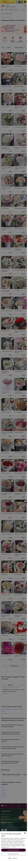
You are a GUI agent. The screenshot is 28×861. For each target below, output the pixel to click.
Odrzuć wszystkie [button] (13, 854)
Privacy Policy (12, 847)
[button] (13, 858)
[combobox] (25, 833)
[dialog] (13, 846)
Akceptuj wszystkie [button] (13, 850)
